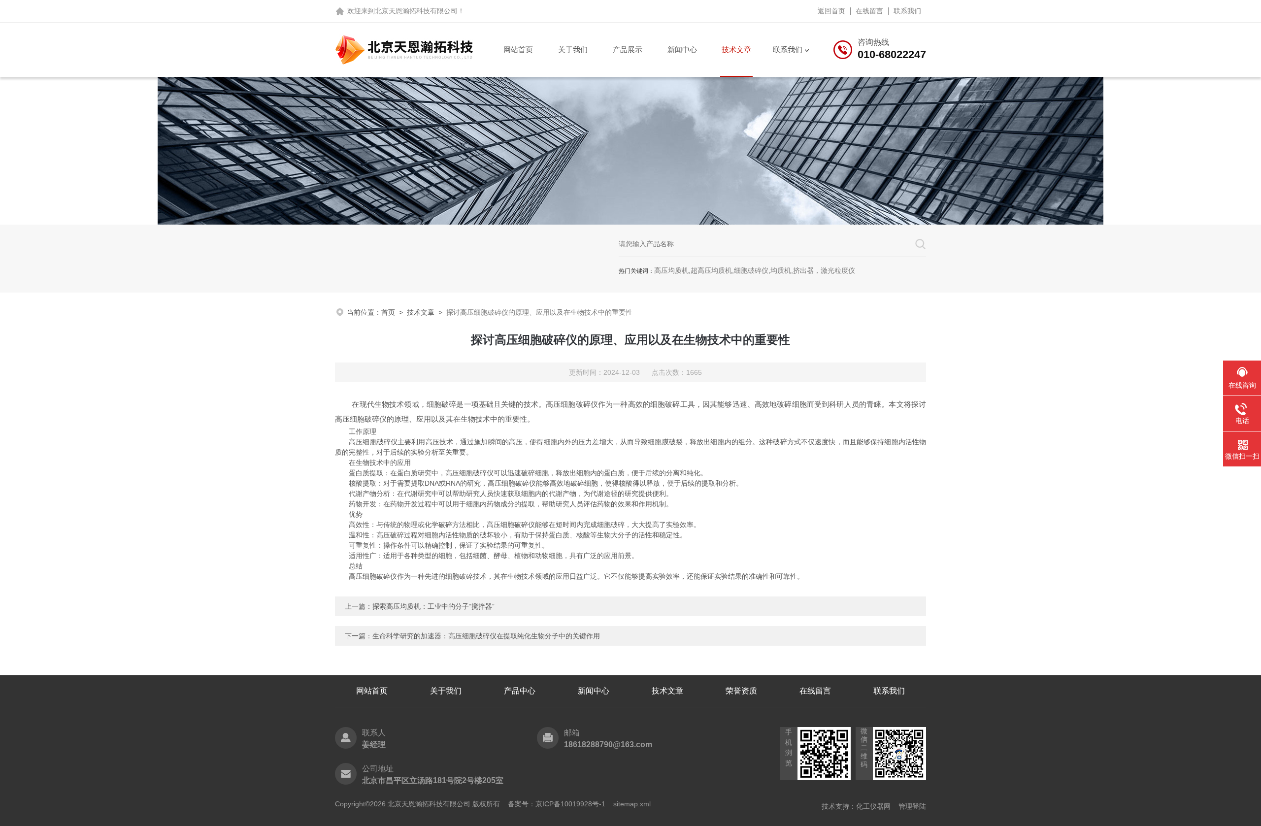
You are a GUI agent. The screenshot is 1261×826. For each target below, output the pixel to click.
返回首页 (831, 11)
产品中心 (519, 691)
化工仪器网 (873, 806)
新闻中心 (682, 49)
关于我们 (573, 49)
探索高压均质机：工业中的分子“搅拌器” (433, 606)
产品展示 (627, 49)
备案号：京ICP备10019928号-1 (556, 804)
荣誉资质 (741, 691)
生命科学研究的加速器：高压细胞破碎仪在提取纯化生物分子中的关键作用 (486, 636)
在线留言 (869, 11)
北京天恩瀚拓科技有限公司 (416, 11)
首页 (388, 312)
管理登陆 (912, 806)
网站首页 (518, 49)
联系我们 (907, 11)
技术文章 (736, 49)
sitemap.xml (632, 804)
